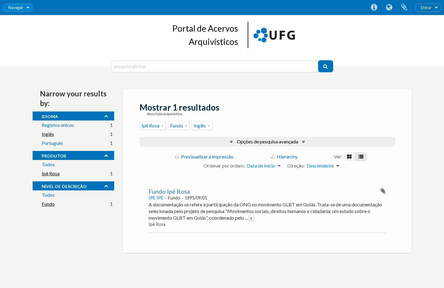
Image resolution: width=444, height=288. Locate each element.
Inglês (48, 134)
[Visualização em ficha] (349, 156)
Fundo (48, 204)
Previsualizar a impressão (206, 156)
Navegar (15, 7)
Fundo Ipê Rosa (169, 191)
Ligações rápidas (373, 7)
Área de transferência (404, 7)
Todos (48, 164)
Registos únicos (58, 125)
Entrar (426, 7)
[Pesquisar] (325, 66)
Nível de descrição (64, 185)
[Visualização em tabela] (361, 156)
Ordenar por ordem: (224, 165)
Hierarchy (287, 156)
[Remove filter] (162, 125)
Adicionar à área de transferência (383, 191)
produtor (54, 155)
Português (52, 143)
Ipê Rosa (51, 173)
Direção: (296, 165)
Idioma (389, 7)
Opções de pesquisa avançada (267, 141)
